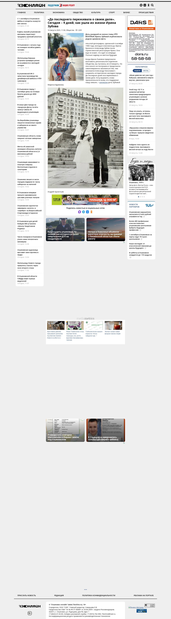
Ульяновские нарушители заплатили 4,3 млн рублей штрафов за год (140, 214)
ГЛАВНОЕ (21, 12)
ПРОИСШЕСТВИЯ (146, 12)
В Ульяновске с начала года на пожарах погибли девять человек (29, 47)
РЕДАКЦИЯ (59, 595)
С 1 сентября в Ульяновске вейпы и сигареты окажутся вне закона (28, 21)
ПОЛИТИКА (39, 12)
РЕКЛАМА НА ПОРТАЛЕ (144, 595)
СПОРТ (112, 12)
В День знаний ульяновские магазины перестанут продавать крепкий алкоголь (29, 34)
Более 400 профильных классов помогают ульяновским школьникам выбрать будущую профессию (140, 225)
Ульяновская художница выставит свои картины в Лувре (27, 252)
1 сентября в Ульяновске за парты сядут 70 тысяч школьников (140, 236)
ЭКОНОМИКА (58, 12)
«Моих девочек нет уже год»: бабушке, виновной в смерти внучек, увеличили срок (141, 77)
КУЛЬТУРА (95, 12)
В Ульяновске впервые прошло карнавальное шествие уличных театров (28, 195)
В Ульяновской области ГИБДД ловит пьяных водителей (27, 278)
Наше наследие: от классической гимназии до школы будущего (140, 246)
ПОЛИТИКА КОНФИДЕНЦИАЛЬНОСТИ (98, 595)
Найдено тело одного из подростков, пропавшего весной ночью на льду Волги (141, 147)
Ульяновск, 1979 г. (136, 182)
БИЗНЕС (126, 12)
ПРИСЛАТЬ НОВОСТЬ (26, 595)
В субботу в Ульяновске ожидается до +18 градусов (140, 254)
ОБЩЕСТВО (78, 12)
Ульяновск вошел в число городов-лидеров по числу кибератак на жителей (28, 181)
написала (103, 82)
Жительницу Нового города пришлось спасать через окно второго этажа (29, 265)
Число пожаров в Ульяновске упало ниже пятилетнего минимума (29, 239)
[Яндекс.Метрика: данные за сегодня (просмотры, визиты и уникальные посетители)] (136, 607)
